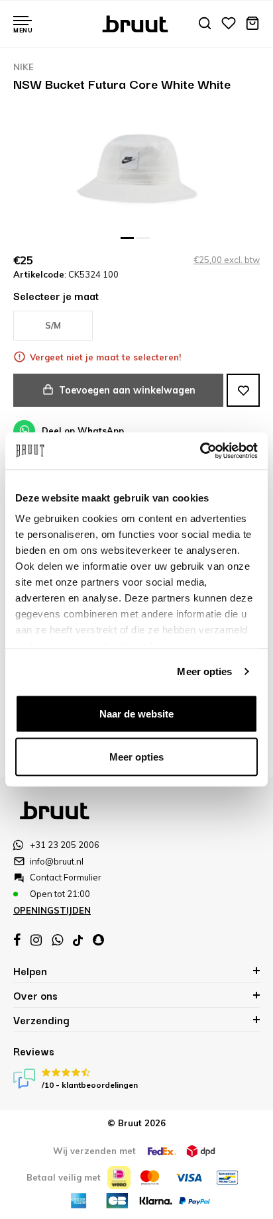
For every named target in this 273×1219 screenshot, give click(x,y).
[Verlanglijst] (228, 24)
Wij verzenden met (94, 1150)
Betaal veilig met (64, 1177)
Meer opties (204, 671)
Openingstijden (52, 910)
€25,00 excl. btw (226, 259)
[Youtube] (78, 940)
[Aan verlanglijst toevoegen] (243, 390)
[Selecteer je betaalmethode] (119, 1177)
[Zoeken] (204, 24)
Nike (23, 67)
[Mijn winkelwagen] (252, 24)
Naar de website (136, 713)
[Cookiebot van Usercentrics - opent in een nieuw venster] (200, 451)
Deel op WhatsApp (83, 430)
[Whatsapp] (57, 940)
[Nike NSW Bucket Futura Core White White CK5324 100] (136, 169)
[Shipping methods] (161, 1151)
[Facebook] (17, 940)
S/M (53, 325)
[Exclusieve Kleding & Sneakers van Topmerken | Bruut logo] (137, 22)
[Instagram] (36, 940)
